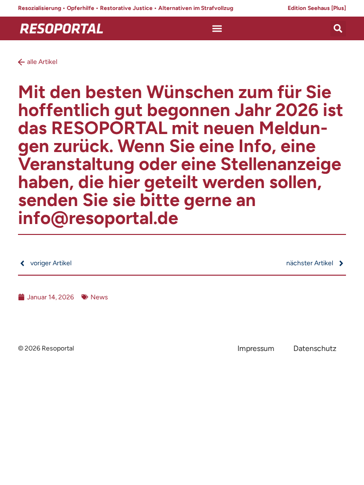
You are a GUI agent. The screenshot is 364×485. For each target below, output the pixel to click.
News (99, 297)
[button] (217, 28)
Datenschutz (315, 348)
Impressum (255, 348)
